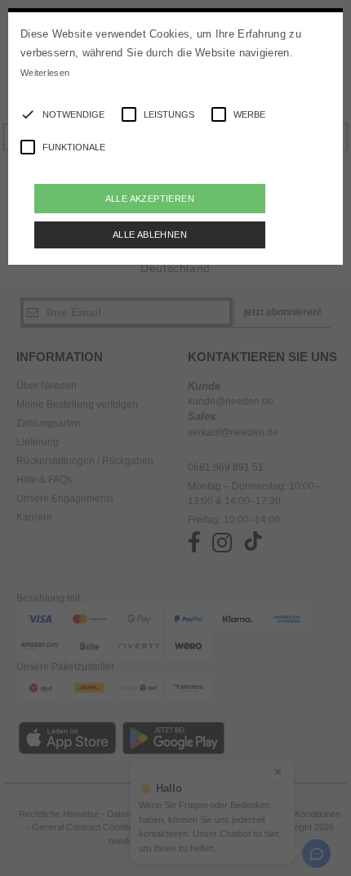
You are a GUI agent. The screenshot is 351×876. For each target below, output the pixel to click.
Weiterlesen (44, 73)
